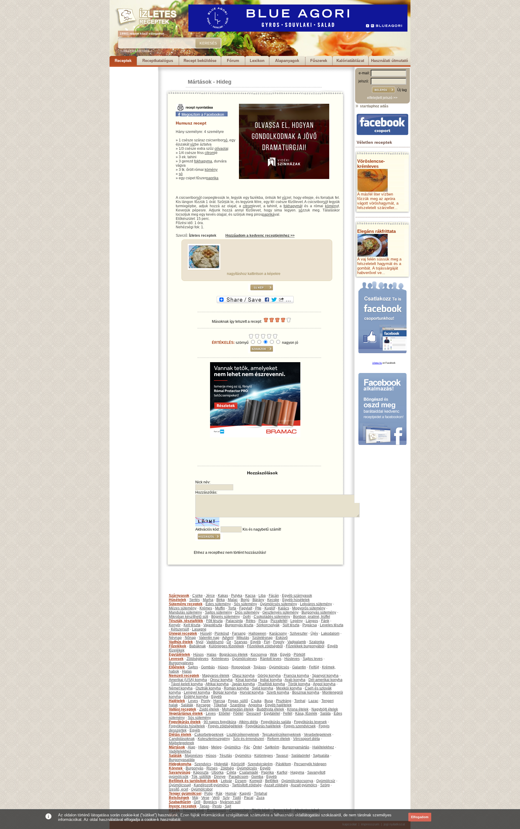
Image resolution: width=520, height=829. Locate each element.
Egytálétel (272, 713)
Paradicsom (238, 777)
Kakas (223, 595)
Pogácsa (309, 625)
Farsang (239, 633)
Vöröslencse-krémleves (371, 164)
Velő (216, 798)
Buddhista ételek (270, 709)
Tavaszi (282, 755)
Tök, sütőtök (201, 777)
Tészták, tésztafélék (186, 621)
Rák (219, 793)
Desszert (253, 713)
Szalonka (316, 642)
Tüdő (237, 798)
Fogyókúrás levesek (310, 722)
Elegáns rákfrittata (376, 231)
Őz (229, 642)
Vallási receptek (182, 709)
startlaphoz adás (373, 106)
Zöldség (227, 768)
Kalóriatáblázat (350, 60)
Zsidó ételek (209, 709)
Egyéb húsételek (296, 600)
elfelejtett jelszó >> (382, 98)
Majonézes (194, 755)
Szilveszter (299, 633)
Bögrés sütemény (225, 617)
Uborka (218, 772)
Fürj (267, 642)
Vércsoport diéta (306, 739)
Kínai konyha (246, 680)
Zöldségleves (198, 659)
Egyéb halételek (278, 705)
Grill (197, 802)
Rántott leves (270, 659)
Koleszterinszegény (214, 739)
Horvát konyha (252, 692)
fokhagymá (292, 206)
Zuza (260, 798)
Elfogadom (420, 817)
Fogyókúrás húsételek (187, 726)
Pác (247, 747)
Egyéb (255, 642)
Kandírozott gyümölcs (211, 785)
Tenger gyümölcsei (185, 793)
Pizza (263, 621)
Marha (208, 600)
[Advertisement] (134, 157)
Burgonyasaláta (182, 760)
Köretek (176, 768)
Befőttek (271, 781)
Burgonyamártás (295, 747)
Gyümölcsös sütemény (278, 604)
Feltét (287, 713)
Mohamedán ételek (238, 709)
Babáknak (197, 646)
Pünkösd (222, 633)
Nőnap (190, 638)
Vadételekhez (180, 751)
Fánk (325, 621)
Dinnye (220, 777)
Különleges (263, 755)
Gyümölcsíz (325, 781)
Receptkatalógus (157, 60)
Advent (228, 638)
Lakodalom (330, 633)
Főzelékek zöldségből (265, 646)
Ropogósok (240, 667)
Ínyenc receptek (183, 806)
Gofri (247, 617)
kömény (211, 170)
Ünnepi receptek (183, 633)
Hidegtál (221, 764)
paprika (212, 178)
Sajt (228, 806)
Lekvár (226, 781)
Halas (211, 654)
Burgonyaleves (181, 663)
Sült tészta (291, 625)
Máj (195, 798)
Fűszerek (318, 60)
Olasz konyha (243, 675)
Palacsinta (234, 621)
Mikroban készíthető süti (188, 617)
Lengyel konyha (197, 692)
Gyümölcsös (279, 667)
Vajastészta (212, 625)
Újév (314, 633)
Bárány (258, 600)
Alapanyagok (287, 60)
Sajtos (193, 667)
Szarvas (240, 642)
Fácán (274, 595)
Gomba (257, 777)
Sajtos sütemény (218, 612)
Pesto (217, 806)
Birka (220, 600)
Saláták (187, 705)
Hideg (223, 82)
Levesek (176, 659)
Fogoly (278, 642)
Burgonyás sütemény (319, 612)
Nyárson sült (230, 802)
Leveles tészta (331, 625)
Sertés (194, 600)
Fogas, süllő (238, 701)
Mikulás (243, 638)
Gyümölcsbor (202, 789)
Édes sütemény (218, 604)
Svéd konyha (262, 688)
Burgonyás (194, 768)
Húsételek (177, 600)
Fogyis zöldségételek (225, 726)
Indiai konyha (271, 680)
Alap (191, 747)
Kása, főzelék (306, 713)
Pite (258, 608)
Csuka (256, 701)
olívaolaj (221, 148)
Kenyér (175, 625)
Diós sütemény (247, 612)
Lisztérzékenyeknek (243, 734)
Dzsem (240, 781)
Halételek (177, 701)
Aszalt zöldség (276, 785)
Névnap (175, 638)
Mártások (200, 82)
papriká (268, 214)
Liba (262, 595)
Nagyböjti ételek (324, 709)
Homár (231, 793)
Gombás (208, 667)
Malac (233, 600)
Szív (226, 798)
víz (192, 144)
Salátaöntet (300, 755)
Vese (205, 798)
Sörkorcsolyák (268, 625)
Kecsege (203, 705)
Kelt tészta (192, 625)
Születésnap (262, 638)
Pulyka (236, 595)
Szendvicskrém (260, 764)
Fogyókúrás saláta (276, 722)
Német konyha (181, 688)
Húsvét (206, 633)
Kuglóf (270, 608)
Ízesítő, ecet (178, 789)
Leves (193, 701)
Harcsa (219, 701)
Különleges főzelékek (226, 646)
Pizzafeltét (279, 621)
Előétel (224, 713)
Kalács (283, 608)
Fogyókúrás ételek (185, 722)
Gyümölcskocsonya (297, 781)
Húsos (198, 654)
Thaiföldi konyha (271, 684)
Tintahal (260, 793)
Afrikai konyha (217, 684)
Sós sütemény (245, 604)
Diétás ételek (180, 734)
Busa (269, 701)
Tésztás (225, 755)
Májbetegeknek (181, 743)
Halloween (257, 633)
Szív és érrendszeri (248, 739)
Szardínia (238, 705)
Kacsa (250, 595)
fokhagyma (203, 161)
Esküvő (282, 638)
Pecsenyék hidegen (310, 764)
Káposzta (201, 772)
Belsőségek (179, 798)
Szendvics (202, 764)
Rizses (212, 768)
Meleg (216, 747)
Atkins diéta (248, 722)
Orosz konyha (221, 680)
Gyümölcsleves (244, 659)
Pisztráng (283, 701)
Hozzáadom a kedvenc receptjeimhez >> (260, 235)
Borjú (245, 600)
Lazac (313, 701)
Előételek (177, 667)
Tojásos (259, 667)
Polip (208, 793)
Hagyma (297, 772)
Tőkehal (220, 705)
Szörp (325, 785)
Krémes (206, 608)
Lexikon (257, 60)
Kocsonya (259, 654)
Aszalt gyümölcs (304, 785)
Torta (232, 608)
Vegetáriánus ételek (186, 713)
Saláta (325, 713)
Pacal (248, 798)
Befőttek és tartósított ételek (193, 781)
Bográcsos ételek (233, 654)
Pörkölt (299, 654)
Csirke (197, 595)
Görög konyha (269, 675)
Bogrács (210, 802)
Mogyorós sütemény (308, 608)
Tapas (204, 806)
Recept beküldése (200, 60)
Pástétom (283, 764)
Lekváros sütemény (316, 604)
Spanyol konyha (325, 675)
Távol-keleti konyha (187, 684)
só (226, 140)
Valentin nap (209, 638)
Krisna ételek (297, 709)
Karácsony (278, 633)
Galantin (299, 667)
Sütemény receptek (186, 604)
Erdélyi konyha (196, 697)
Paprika (267, 772)
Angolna (255, 705)
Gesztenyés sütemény (280, 612)
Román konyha (236, 688)
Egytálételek (179, 654)
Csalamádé (248, 772)
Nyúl (199, 642)
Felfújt (314, 667)
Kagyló (245, 793)
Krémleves (220, 659)
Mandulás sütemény (185, 612)
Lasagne (199, 629)
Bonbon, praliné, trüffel (311, 617)
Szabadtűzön (180, 802)
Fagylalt (245, 608)
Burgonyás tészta (239, 625)
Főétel (238, 713)
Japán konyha (243, 684)
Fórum (233, 60)
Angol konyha (324, 684)
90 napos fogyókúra (220, 722)
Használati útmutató (389, 60)
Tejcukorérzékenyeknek (281, 734)
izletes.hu (377, 363)
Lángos (312, 621)
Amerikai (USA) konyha (188, 680)
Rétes (250, 621)
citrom (210, 153)
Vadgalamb (296, 642)
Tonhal (299, 701)
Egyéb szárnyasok (297, 595)
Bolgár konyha (225, 692)
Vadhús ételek (181, 642)
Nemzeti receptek (184, 675)
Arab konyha (295, 680)
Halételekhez (323, 747)
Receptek (123, 60)
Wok (273, 654)
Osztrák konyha (208, 688)
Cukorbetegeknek (209, 734)
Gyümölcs (232, 747)
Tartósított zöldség (247, 785)
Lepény (296, 621)
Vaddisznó (215, 642)
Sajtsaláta (321, 755)
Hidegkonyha (180, 764)
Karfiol (282, 772)
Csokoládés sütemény (272, 617)
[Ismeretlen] (204, 267)
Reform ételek (278, 739)
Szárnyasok (179, 595)
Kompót (255, 781)
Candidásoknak (182, 739)
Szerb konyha (278, 692)
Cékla (231, 772)
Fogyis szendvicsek (300, 726)
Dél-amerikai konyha (325, 680)
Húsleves (292, 659)
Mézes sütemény (183, 608)
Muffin (220, 608)
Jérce (210, 595)
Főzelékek (177, 646)
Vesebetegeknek (317, 734)
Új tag (402, 90)
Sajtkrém (272, 747)
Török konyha (299, 684)
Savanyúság (179, 772)
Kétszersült (180, 629)
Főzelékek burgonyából (305, 646)
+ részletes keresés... (136, 50)
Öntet (257, 747)
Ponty (205, 701)
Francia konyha (296, 675)
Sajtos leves (313, 659)
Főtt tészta (214, 621)
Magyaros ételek (215, 675)
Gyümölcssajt (180, 785)
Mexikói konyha (289, 688)
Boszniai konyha (305, 692)
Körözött (238, 764)
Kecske (273, 600)
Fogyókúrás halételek (263, 726)
